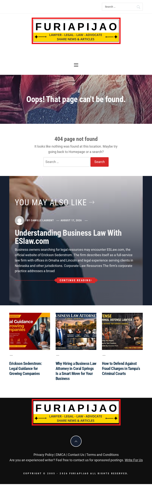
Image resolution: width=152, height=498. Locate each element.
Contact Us (76, 455)
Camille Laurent (42, 220)
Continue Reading (75, 280)
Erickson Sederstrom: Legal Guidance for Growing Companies (25, 368)
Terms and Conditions (102, 455)
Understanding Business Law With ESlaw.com (68, 237)
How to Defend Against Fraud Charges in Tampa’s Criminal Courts (121, 368)
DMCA (61, 455)
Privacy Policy (44, 455)
